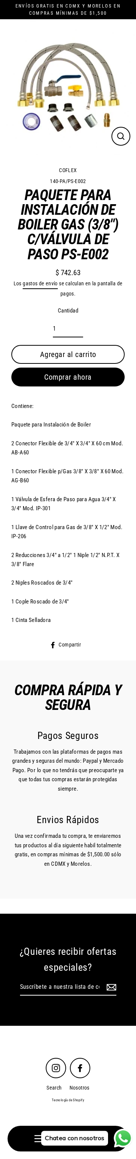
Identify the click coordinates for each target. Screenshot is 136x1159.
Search (54, 1088)
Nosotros (80, 1088)
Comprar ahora (68, 377)
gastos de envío (40, 283)
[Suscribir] (110, 987)
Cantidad (68, 310)
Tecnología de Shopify (68, 1100)
